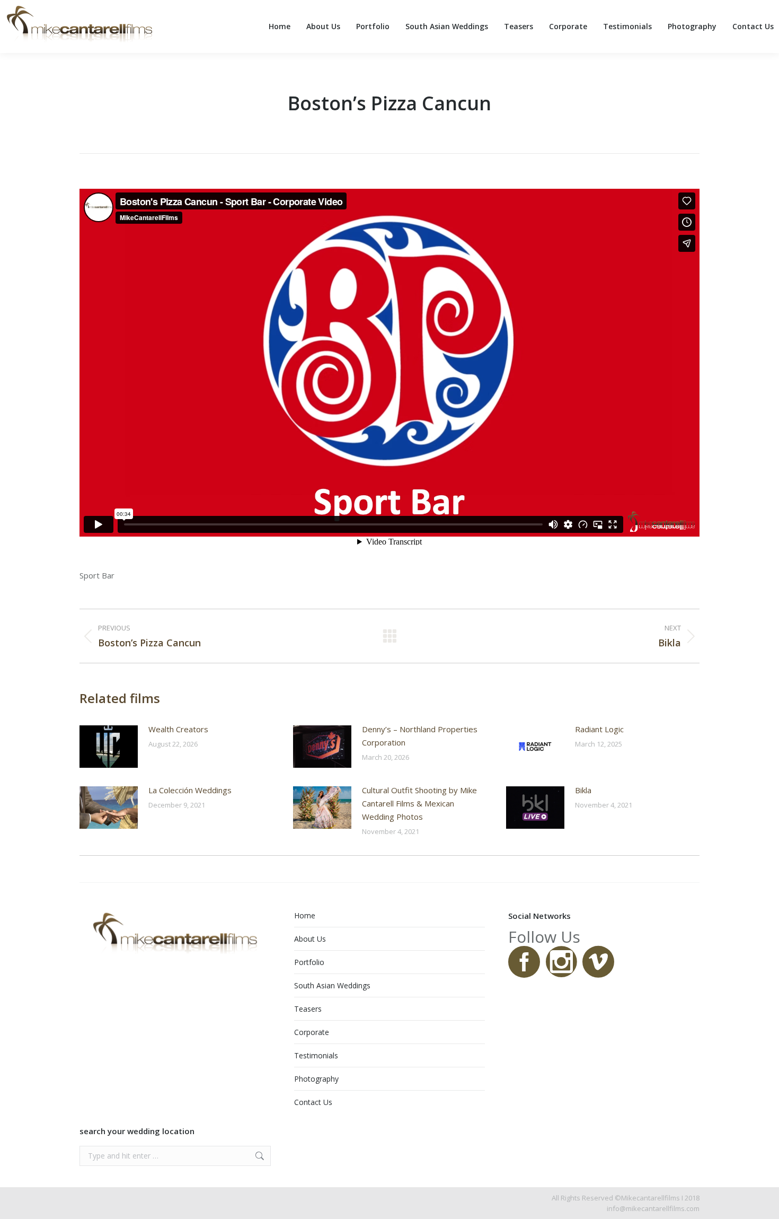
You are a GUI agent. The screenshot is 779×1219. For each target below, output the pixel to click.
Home (304, 915)
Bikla (583, 790)
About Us (310, 939)
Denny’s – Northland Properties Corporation (419, 736)
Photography (316, 1079)
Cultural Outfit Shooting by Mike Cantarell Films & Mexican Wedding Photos (419, 803)
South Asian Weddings (332, 985)
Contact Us (313, 1102)
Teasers (308, 1009)
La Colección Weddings (190, 790)
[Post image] (108, 746)
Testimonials (316, 1055)
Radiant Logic (599, 729)
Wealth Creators (178, 729)
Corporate (311, 1032)
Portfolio (309, 962)
